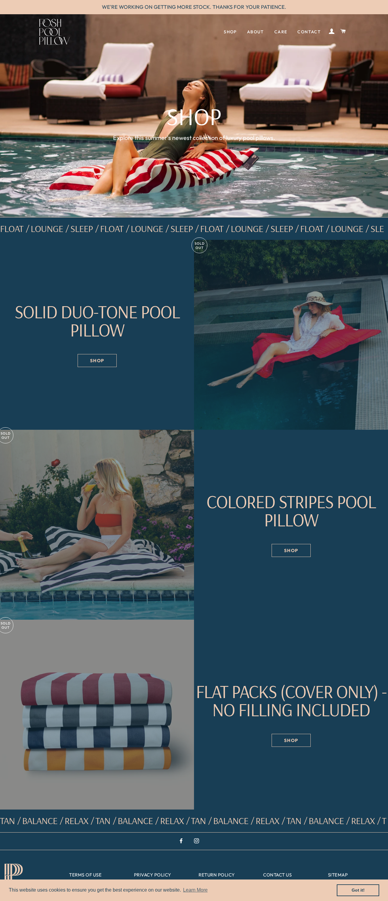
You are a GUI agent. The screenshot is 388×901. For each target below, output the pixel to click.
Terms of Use (85, 875)
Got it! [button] (358, 890)
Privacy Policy (152, 875)
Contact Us (277, 875)
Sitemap (338, 875)
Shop (230, 32)
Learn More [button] (195, 890)
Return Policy (217, 875)
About (255, 32)
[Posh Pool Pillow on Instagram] (197, 841)
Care (280, 32)
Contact (309, 32)
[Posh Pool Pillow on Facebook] (182, 841)
